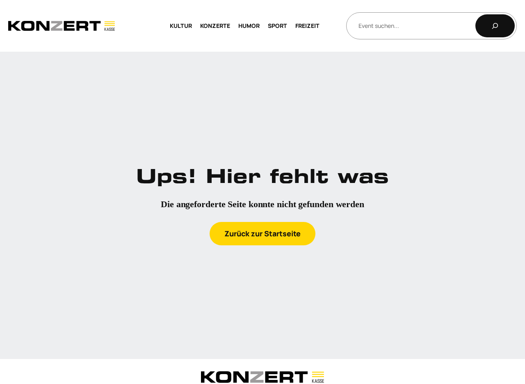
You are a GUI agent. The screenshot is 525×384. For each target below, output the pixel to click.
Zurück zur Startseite (262, 233)
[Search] (495, 25)
